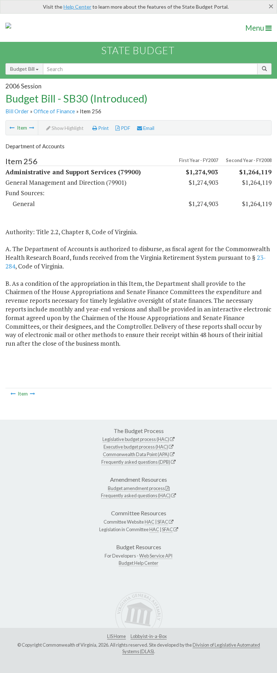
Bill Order (17, 111)
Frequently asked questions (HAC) (136, 495)
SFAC (162, 522)
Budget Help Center (138, 563)
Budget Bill (23, 69)
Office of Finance (54, 111)
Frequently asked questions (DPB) (135, 462)
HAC (149, 522)
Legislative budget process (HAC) (135, 439)
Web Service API (155, 556)
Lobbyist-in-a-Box (149, 636)
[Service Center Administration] (11, 128)
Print (103, 128)
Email (148, 128)
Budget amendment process (136, 488)
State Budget (138, 50)
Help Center (77, 7)
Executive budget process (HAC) (136, 447)
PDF (125, 128)
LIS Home (116, 636)
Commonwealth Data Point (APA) (136, 454)
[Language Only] (31, 128)
